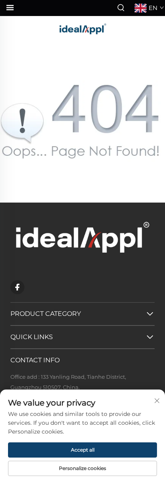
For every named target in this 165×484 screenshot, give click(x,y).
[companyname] (82, 28)
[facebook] (17, 287)
